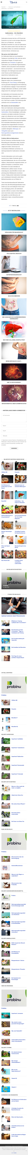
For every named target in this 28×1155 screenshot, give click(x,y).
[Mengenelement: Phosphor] (5, 971)
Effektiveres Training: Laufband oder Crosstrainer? (18, 621)
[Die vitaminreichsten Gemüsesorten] (5, 1054)
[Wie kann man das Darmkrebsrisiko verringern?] (14, 306)
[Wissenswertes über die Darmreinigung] (5, 859)
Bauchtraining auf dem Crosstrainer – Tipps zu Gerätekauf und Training (17, 631)
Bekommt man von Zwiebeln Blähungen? (20, 485)
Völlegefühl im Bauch (14, 253)
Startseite (3, 7)
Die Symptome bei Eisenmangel (16, 978)
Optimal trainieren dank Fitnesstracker (13, 616)
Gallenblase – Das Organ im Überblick (20, 501)
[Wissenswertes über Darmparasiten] (14, 393)
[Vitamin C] (5, 1089)
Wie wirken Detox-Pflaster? (18, 803)
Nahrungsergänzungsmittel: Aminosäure (18, 931)
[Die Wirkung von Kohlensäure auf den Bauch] (7, 479)
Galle (16, 58)
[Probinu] (14, 580)
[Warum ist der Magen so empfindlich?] (5, 876)
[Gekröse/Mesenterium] (5, 868)
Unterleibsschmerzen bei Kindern (17, 1126)
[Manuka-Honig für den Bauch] (21, 540)
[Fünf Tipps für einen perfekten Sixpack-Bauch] (5, 658)
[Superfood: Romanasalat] (5, 767)
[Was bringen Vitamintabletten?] (5, 1063)
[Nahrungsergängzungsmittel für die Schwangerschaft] (5, 906)
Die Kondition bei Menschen (18, 647)
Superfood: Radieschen (17, 756)
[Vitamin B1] (5, 1080)
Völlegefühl (4, 131)
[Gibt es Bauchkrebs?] (14, 371)
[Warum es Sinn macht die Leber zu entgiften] (5, 788)
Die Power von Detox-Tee (17, 821)
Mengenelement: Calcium (17, 960)
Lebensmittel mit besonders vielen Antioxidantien (18, 1040)
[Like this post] (10, 205)
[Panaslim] (21, 466)
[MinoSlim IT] (5, 720)
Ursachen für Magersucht (14, 232)
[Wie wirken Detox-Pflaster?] (5, 806)
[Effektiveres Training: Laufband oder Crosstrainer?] (5, 623)
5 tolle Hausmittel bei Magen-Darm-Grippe (18, 1135)
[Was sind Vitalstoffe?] (5, 1033)
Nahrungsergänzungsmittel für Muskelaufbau (18, 922)
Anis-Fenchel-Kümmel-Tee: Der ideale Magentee (20, 517)
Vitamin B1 (14, 1078)
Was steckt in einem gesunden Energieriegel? (17, 1023)
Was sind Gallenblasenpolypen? (14, 340)
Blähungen (16, 128)
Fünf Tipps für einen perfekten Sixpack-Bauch (17, 656)
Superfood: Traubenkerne (17, 747)
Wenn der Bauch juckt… (14, 361)
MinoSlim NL (14, 726)
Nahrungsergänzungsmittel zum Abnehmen (18, 913)
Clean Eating (13, 82)
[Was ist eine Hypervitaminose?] (5, 1072)
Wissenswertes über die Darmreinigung (17, 857)
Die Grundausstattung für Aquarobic (17, 639)
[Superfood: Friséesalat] (5, 776)
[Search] (26, 2)
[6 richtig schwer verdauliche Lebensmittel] (21, 554)
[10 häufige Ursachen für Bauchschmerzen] (21, 526)
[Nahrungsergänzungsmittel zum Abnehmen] (5, 915)
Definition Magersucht (14, 274)
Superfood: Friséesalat (17, 774)
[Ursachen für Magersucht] (14, 221)
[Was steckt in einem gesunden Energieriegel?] (5, 1024)
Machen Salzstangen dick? (6, 532)
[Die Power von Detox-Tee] (5, 823)
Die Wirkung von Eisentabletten (15, 952)
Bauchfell (3, 501)
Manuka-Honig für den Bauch (20, 546)
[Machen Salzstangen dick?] (7, 526)
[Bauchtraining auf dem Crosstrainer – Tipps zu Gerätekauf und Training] (5, 632)
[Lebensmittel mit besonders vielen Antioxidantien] (5, 1042)
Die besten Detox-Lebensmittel (15, 813)
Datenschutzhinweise (17, 1146)
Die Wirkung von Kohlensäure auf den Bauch (6, 486)
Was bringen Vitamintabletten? (15, 1061)
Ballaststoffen (14, 102)
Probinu (5, 585)
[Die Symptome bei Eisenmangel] (5, 980)
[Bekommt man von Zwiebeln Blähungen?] (21, 479)
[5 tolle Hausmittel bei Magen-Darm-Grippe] (5, 1137)
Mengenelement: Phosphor (18, 969)
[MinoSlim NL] (5, 729)
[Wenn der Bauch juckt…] (14, 350)
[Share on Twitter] (13, 205)
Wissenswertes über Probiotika (16, 883)
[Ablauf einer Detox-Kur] (5, 797)
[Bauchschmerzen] (14, 285)
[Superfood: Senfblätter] (5, 741)
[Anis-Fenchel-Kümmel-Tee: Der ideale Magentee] (21, 510)
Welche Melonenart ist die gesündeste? (7, 516)
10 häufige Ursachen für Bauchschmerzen (20, 532)
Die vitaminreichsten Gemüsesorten (16, 1052)
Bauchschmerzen (14, 296)
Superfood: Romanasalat (17, 765)
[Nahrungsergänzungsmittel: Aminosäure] (5, 933)
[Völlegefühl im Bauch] (14, 243)
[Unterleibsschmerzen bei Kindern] (5, 1128)
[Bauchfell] (7, 495)
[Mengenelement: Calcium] (5, 962)
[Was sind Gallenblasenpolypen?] (14, 329)
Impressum (8, 1146)
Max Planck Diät (5, 560)
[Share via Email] (17, 205)
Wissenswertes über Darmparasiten (14, 403)
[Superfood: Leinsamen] (5, 1015)
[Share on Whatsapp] (16, 205)
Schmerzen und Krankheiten (14, 7)
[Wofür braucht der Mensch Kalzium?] (5, 945)
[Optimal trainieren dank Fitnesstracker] (14, 605)
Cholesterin (13, 62)
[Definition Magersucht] (14, 264)
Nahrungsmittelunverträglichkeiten (10, 133)
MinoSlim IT (14, 717)
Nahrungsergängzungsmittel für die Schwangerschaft (18, 905)
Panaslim (17, 472)
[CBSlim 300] (7, 466)
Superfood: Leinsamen (17, 1013)
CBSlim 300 (4, 472)
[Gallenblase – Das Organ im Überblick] (21, 495)
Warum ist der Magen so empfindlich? (17, 875)
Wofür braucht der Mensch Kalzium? (18, 943)
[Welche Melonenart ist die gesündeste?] (7, 510)
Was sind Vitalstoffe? (16, 1031)
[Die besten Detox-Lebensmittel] (5, 815)
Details (14, 1152)
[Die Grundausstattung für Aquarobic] (5, 641)
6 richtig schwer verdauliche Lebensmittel (19, 562)
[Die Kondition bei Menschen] (5, 649)
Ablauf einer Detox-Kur (17, 795)
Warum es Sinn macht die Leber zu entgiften (17, 787)
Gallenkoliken (4, 112)
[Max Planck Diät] (7, 554)
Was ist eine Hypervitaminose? (16, 1070)
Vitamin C (13, 1087)
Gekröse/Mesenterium (17, 865)
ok (12, 1152)
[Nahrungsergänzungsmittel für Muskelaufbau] (5, 924)
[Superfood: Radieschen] (5, 758)
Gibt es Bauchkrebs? (14, 382)
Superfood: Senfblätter (17, 739)
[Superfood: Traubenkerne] (5, 750)
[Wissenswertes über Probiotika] (5, 885)
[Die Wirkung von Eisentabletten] (5, 954)
